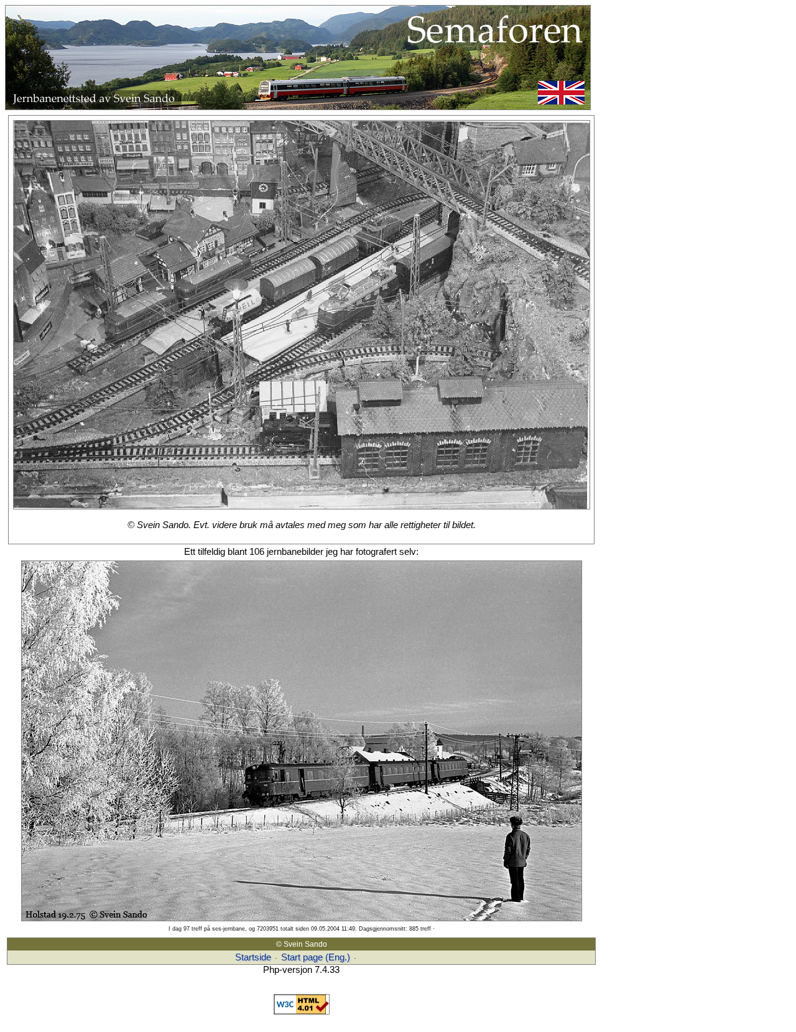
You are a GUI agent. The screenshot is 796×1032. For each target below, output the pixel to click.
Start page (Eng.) (315, 957)
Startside (253, 957)
